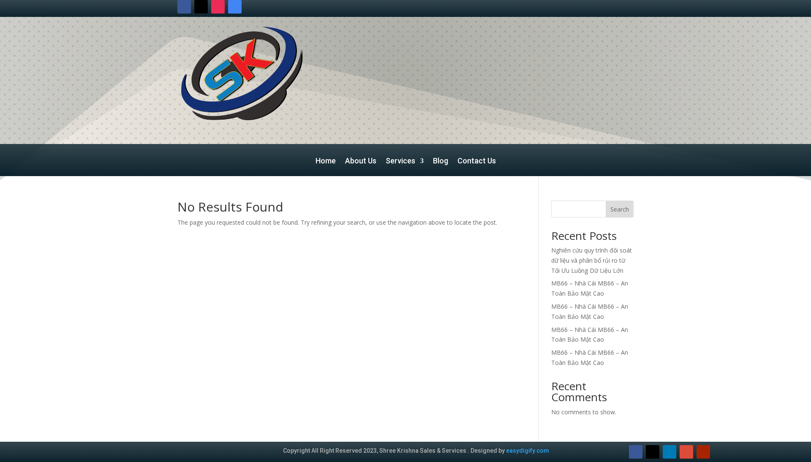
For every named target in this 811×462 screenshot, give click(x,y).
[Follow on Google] (235, 7)
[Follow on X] (201, 7)
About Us (360, 161)
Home (326, 161)
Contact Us (476, 161)
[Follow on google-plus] (686, 452)
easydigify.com (527, 450)
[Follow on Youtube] (703, 452)
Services (400, 161)
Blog (440, 161)
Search (619, 209)
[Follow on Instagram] (218, 7)
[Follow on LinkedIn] (669, 452)
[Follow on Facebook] (184, 7)
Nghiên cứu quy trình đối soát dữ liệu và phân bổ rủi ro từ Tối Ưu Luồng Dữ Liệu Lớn (591, 260)
